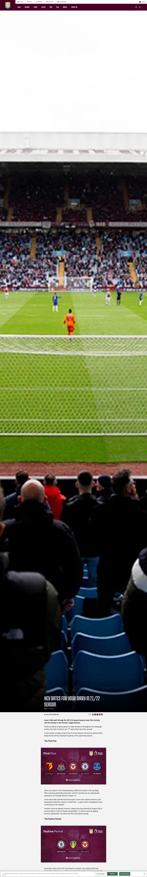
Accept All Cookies (124, 873)
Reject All (112, 873)
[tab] (20, 2)
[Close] (144, 874)
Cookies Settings (100, 873)
